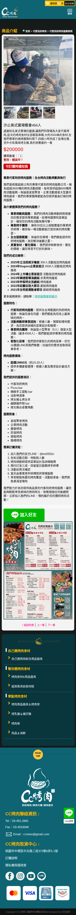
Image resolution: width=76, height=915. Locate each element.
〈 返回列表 (27, 625)
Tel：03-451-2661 (16, 821)
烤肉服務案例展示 (46, 296)
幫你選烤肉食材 (19, 669)
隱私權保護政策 (15, 865)
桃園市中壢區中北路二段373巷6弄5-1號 (31, 851)
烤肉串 (15, 723)
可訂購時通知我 (17, 166)
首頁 (27, 31)
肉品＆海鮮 (18, 733)
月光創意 (66, 912)
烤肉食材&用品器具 (23, 676)
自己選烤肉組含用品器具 (27, 658)
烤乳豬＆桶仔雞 (21, 713)
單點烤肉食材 (17, 696)
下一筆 (51, 625)
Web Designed (51, 912)
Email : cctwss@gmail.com (31, 834)
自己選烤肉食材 (19, 651)
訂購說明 (11, 858)
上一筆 (41, 625)
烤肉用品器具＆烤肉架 (25, 704)
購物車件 (62, 3)
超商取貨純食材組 (22, 686)
